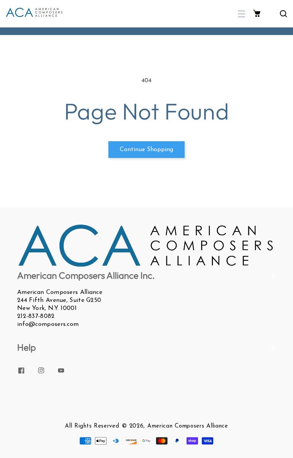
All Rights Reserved (92, 426)
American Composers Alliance (187, 426)
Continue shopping (146, 150)
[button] (241, 14)
